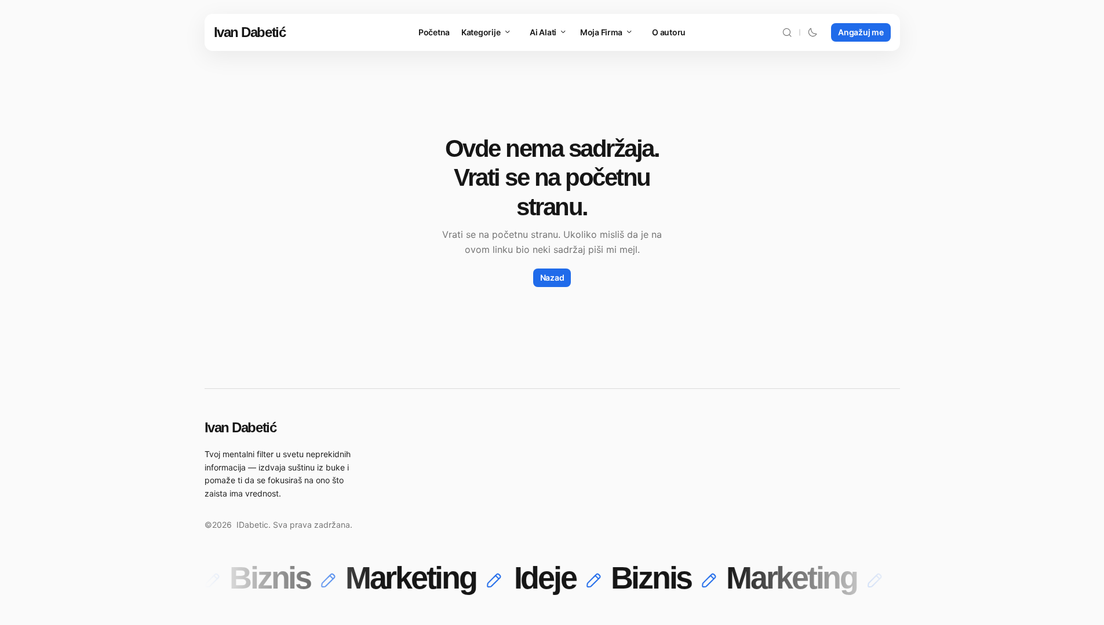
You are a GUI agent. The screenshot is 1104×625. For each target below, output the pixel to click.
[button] (787, 32)
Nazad (552, 277)
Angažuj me (860, 32)
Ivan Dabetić (250, 32)
